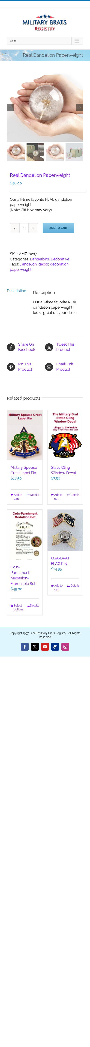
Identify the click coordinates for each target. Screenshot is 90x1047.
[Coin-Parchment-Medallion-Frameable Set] (24, 535)
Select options (18, 607)
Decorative (60, 259)
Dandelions (39, 259)
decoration (59, 264)
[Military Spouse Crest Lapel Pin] (24, 435)
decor (43, 264)
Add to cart (58, 228)
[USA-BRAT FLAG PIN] (65, 530)
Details (34, 495)
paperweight (20, 269)
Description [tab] (16, 291)
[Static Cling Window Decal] (65, 435)
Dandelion (28, 264)
